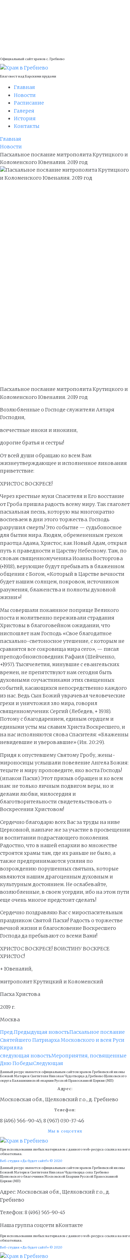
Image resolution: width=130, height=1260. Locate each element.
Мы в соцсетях (65, 1131)
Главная (10, 139)
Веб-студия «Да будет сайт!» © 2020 (31, 1161)
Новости (11, 147)
